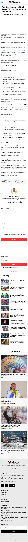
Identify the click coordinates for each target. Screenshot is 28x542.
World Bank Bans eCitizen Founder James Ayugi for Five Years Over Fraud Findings (18, 328)
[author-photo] (2, 378)
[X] (12, 249)
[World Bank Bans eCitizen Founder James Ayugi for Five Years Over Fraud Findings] (5, 328)
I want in (13, 264)
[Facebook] (9, 249)
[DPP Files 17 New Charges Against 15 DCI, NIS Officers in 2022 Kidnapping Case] (5, 288)
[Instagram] (6, 485)
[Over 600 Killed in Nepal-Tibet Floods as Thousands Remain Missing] (5, 308)
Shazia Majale (5, 453)
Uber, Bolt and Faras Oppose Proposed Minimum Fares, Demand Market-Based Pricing (18, 295)
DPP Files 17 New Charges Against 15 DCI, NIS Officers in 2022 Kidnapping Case (18, 289)
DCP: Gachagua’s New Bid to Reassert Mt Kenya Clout (7, 182)
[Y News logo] (14, 2)
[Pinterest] (15, 249)
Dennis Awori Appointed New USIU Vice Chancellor (20, 182)
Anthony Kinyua (9, 14)
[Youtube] (13, 485)
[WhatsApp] (18, 249)
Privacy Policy (14, 267)
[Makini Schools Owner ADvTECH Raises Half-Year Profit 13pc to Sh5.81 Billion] (5, 282)
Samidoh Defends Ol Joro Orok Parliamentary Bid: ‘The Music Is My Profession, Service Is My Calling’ (18, 322)
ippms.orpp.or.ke (8, 117)
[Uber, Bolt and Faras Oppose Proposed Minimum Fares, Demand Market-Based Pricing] (5, 295)
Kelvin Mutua (5, 377)
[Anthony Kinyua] (3, 14)
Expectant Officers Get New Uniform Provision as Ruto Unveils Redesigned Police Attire (17, 335)
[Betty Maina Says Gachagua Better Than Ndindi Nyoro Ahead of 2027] (14, 389)
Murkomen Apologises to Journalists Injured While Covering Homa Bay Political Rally (17, 315)
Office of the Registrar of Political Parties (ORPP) (13, 50)
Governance (4, 515)
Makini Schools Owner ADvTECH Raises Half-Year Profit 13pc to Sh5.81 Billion (18, 282)
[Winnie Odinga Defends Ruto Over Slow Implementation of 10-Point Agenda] (14, 415)
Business (3, 510)
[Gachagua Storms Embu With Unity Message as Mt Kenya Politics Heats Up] (5, 302)
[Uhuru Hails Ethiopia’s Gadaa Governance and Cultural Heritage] (5, 341)
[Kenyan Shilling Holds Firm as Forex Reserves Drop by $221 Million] (14, 364)
